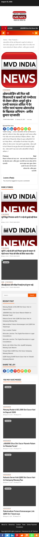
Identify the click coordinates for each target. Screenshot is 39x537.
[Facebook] (4, 128)
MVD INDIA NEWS (9, 119)
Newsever (25, 531)
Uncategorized (7, 406)
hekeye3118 (18, 414)
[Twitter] (8, 128)
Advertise (12, 524)
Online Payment (32, 524)
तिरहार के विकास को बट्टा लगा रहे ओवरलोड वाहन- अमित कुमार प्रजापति (11, 159)
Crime (2, 282)
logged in (14, 181)
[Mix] (22, 128)
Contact (18, 524)
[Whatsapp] (25, 128)
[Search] (33, 33)
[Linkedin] (11, 128)
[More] (29, 128)
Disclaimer (19, 527)
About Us (4, 524)
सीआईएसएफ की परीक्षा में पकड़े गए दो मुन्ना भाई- (17, 285)
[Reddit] (18, 128)
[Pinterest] (15, 128)
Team (23, 524)
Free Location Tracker (9, 330)
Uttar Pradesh (6, 89)
